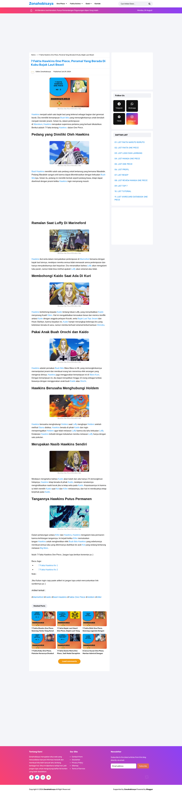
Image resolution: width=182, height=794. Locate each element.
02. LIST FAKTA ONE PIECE (127, 147)
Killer (65, 489)
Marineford (84, 259)
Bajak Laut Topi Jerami (88, 319)
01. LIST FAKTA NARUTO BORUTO (130, 142)
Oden (49, 315)
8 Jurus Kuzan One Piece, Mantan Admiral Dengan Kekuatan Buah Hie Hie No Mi (94, 653)
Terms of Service (78, 769)
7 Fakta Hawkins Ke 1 (48, 565)
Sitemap (75, 766)
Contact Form (77, 757)
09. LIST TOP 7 (121, 186)
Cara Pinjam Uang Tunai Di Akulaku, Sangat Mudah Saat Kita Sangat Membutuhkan (67, 10)
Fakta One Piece (77, 597)
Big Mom (44, 548)
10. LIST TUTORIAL (123, 191)
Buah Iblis (64, 118)
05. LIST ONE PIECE (123, 164)
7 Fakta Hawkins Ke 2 (48, 570)
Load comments (69, 661)
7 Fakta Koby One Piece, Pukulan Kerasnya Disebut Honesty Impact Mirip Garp (43, 653)
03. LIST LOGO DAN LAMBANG (128, 153)
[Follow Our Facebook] (31, 777)
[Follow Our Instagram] (42, 777)
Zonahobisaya (130, 789)
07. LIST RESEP (121, 175)
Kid (57, 489)
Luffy (89, 266)
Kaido (59, 312)
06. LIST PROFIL (122, 169)
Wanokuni (38, 124)
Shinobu (100, 325)
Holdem (64, 424)
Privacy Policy (77, 763)
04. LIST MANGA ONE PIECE (127, 158)
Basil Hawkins (38, 171)
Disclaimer (76, 760)
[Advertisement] (91, 33)
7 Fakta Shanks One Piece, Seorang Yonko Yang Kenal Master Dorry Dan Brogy (43, 631)
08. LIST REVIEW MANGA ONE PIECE (131, 180)
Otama (41, 427)
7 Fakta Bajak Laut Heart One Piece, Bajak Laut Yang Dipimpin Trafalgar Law (68, 631)
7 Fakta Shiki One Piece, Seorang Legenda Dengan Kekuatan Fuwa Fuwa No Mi (94, 631)
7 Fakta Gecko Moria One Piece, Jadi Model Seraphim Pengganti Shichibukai (68, 653)
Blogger (149, 789)
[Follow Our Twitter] (37, 777)
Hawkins (35, 114)
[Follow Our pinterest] (48, 777)
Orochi (83, 381)
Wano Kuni (94, 375)
